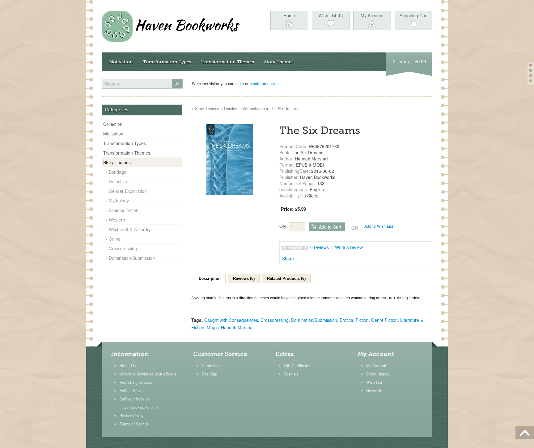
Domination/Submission (244, 108)
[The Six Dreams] (229, 159)
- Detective (116, 181)
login (239, 83)
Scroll (524, 432)
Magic (212, 327)
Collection (112, 124)
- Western (115, 220)
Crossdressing (275, 320)
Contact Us (211, 365)
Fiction (362, 320)
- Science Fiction (122, 210)
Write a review (349, 247)
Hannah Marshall (237, 327)
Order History (377, 374)
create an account (265, 83)
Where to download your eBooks (148, 374)
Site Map (209, 374)
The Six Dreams (284, 108)
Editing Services (133, 390)
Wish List (374, 382)
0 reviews (319, 247)
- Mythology (117, 200)
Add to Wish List (378, 226)
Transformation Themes (227, 61)
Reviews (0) (244, 278)
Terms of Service (134, 424)
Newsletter (375, 390)
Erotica (346, 320)
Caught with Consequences (231, 320)
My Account (376, 365)
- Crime (113, 239)
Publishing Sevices (136, 382)
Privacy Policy (131, 415)
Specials (291, 374)
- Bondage (116, 172)
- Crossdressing (121, 248)
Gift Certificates (297, 365)
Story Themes (279, 61)
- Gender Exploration (126, 191)
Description (210, 278)
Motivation (121, 61)
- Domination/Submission (130, 258)
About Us (128, 365)
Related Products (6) (286, 278)
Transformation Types (167, 61)
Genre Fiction (384, 320)
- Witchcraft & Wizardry (128, 229)
